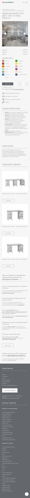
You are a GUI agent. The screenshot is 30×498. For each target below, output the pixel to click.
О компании (5, 376)
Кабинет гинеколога (6, 419)
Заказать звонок (9, 390)
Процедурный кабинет (7, 437)
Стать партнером (6, 381)
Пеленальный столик (7, 461)
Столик (3, 476)
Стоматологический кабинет (8, 439)
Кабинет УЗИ (5, 423)
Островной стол (5, 459)
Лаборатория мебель (7, 425)
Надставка (4, 458)
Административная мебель (8, 447)
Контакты (4, 383)
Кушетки (4, 450)
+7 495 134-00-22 (11, 360)
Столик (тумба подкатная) (8, 480)
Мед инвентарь (5, 452)
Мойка (3, 454)
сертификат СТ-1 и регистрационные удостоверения (13, 311)
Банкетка (4, 448)
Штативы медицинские (7, 491)
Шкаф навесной (6, 487)
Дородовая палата (6, 416)
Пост (3, 465)
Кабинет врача (5, 417)
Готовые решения (6, 379)
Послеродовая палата (7, 434)
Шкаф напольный (6, 489)
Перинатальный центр (7, 432)
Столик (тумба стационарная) (9, 481)
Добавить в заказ (8, 87)
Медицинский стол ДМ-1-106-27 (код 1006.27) (14, 259)
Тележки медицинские (7, 472)
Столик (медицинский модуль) (9, 478)
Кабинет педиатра (6, 421)
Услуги (3, 378)
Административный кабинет (8, 412)
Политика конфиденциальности (9, 385)
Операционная (5, 430)
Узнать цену (8, 83)
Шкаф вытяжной (6, 485)
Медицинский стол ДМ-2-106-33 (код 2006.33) (14, 193)
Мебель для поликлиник (7, 426)
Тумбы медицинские (6, 474)
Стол (3, 469)
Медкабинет (5, 428)
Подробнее (8, 200)
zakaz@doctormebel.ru (18, 89)
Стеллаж (4, 467)
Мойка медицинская (6, 456)
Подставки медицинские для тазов (10, 463)
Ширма (3, 483)
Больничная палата (6, 414)
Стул (3, 470)
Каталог (4, 374)
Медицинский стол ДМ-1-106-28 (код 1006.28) (14, 226)
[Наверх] (27, 494)
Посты (3, 436)
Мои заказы (23, 2)
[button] (5, 34)
